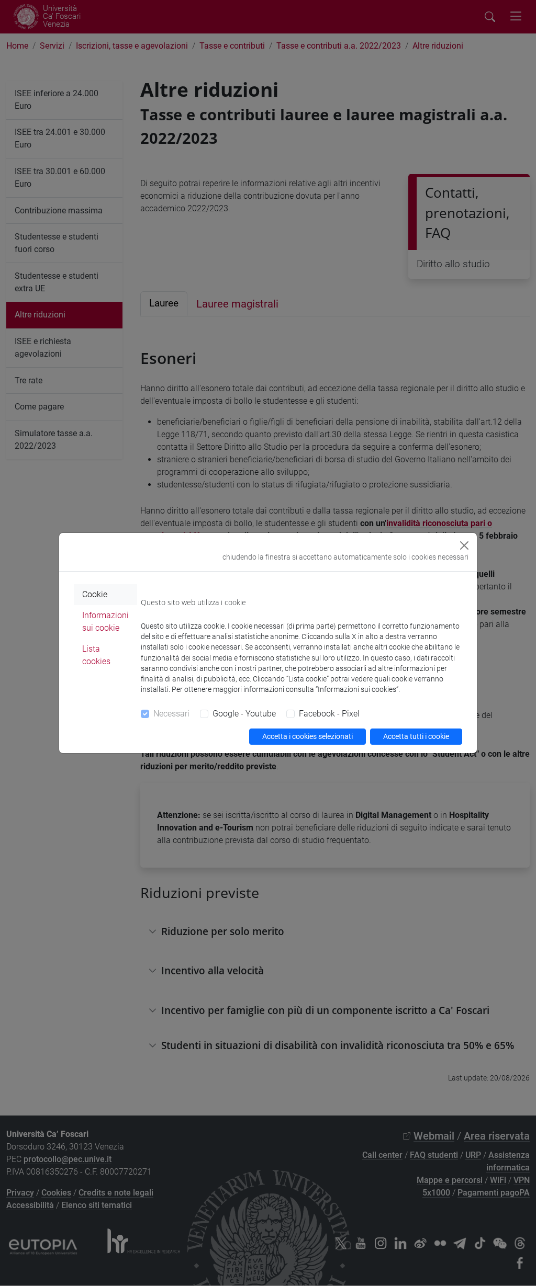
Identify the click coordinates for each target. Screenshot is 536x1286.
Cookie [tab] (94, 594)
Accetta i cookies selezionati (307, 736)
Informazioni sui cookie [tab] (105, 621)
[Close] (464, 545)
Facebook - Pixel (329, 714)
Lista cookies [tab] (96, 655)
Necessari (171, 714)
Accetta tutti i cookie (416, 736)
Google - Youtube (244, 714)
